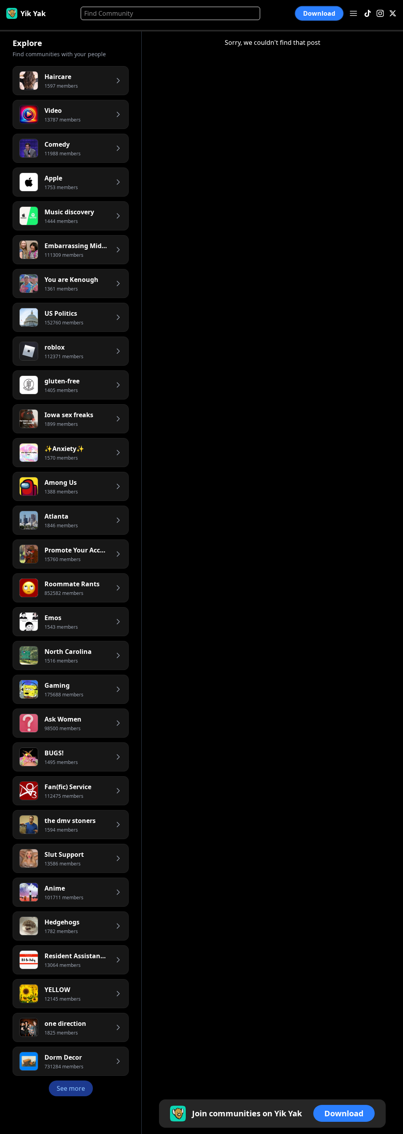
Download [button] (319, 13)
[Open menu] (353, 13)
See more (71, 1088)
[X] (393, 13)
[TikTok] (368, 13)
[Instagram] (380, 13)
